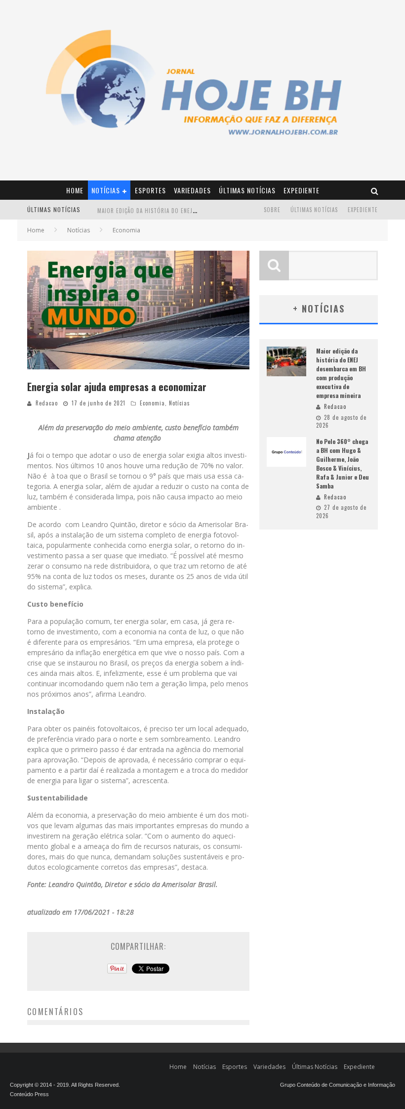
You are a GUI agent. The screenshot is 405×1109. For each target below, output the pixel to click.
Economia (152, 403)
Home (74, 190)
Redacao (47, 403)
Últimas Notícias (247, 190)
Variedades (192, 190)
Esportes (150, 190)
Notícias (105, 190)
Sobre (272, 210)
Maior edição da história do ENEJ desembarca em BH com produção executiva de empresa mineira (341, 373)
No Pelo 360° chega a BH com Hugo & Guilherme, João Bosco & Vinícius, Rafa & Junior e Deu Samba (342, 463)
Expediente (302, 190)
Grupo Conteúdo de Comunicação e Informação (337, 1085)
